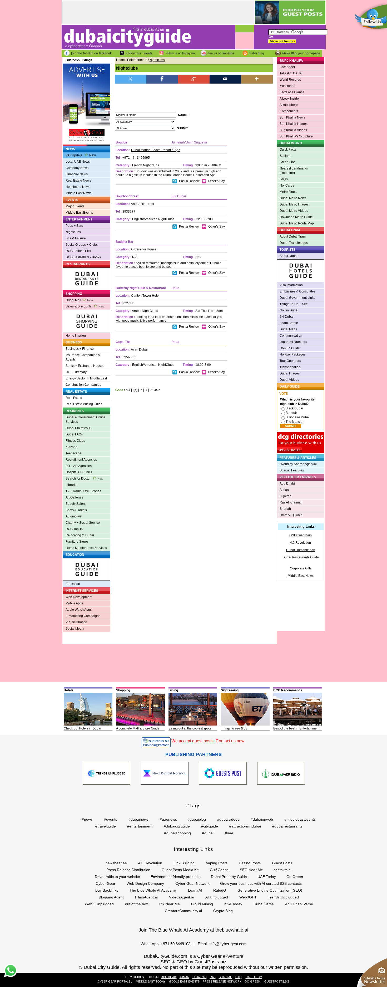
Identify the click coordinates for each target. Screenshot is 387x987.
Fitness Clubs (75, 441)
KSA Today (233, 904)
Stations (285, 156)
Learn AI (195, 890)
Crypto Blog (223, 911)
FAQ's (284, 179)
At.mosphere (289, 105)
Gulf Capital (219, 870)
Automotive (74, 516)
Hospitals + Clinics (79, 472)
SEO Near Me (251, 870)
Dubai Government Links (297, 298)
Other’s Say (216, 181)
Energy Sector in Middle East (86, 378)
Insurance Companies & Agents (83, 357)
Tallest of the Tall (291, 73)
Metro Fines (288, 192)
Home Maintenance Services (86, 548)
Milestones (287, 86)
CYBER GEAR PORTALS (114, 981)
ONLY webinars (300, 535)
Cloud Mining (202, 904)
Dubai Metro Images (294, 204)
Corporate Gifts (300, 568)
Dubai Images (290, 373)
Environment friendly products (175, 877)
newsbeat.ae (116, 863)
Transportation (290, 367)
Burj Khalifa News (292, 117)
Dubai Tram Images (294, 243)
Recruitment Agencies (81, 459)
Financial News (77, 174)
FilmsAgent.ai (146, 897)
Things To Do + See (294, 304)
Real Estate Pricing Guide (84, 404)
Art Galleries (74, 497)
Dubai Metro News (293, 198)
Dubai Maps (288, 329)
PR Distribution (76, 622)
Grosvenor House (143, 249)
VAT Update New (81, 155)
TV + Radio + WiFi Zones (83, 491)
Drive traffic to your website (117, 877)
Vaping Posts (216, 863)
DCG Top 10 (74, 529)
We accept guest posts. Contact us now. (208, 741)
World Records (290, 79)
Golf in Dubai (289, 310)
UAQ (238, 977)
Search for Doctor (84, 478)
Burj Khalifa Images (293, 124)
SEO (166, 961)
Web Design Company (145, 883)
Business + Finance (80, 349)
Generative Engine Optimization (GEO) (269, 890)
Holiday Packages (293, 354)
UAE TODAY (254, 977)
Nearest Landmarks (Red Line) (294, 171)
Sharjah (285, 509)
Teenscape (73, 453)
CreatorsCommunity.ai (183, 911)
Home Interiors (76, 335)
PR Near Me (169, 904)
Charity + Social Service (83, 523)
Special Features (292, 470)
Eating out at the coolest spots (189, 728)
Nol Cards (287, 185)
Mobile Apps (74, 603)
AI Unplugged (216, 897)
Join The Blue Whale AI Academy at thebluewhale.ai (193, 930)
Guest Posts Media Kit (180, 870)
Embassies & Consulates (297, 291)
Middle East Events (79, 212)
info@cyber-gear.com (228, 944)
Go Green (294, 877)
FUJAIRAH (199, 977)
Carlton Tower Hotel (145, 295)
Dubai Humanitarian (300, 550)
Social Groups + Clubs (82, 244)
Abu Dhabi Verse (299, 904)
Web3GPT (248, 897)
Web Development (79, 597)
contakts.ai (282, 870)
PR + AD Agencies (79, 466)
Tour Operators (290, 361)
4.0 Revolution (300, 542)
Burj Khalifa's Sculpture (296, 136)
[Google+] (194, 79)
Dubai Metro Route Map (297, 223)
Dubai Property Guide (229, 877)
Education (73, 584)
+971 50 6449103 (175, 944)
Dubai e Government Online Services (86, 419)
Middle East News (78, 193)
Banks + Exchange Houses (85, 366)
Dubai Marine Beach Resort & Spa (155, 150)
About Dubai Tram (293, 236)
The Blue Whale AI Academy (153, 890)
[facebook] (162, 79)
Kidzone (71, 447)
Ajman (284, 490)
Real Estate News (78, 180)
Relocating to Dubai (80, 535)
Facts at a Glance (292, 92)
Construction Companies (83, 385)
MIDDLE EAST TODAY (150, 981)
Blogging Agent (111, 897)
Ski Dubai (287, 316)
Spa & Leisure (76, 238)
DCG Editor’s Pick (78, 251)
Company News (77, 168)
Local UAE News (78, 161)
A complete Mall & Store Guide (138, 728)
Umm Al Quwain (291, 515)
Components (289, 111)
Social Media (75, 628)
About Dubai (288, 256)
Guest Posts (282, 863)
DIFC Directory (76, 372)
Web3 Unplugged (99, 904)
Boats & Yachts (76, 510)
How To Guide (290, 348)
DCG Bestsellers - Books (83, 257)
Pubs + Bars (74, 226)
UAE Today (266, 877)
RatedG (219, 890)
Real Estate (74, 398)
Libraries (72, 485)
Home (120, 60)
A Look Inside (289, 98)
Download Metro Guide (296, 217)
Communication (291, 335)
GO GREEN (252, 981)
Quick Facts (288, 149)
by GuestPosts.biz (207, 961)
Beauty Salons (76, 504)
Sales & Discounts (85, 306)
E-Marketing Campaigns (83, 616)
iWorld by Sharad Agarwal (298, 464)
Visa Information (291, 285)
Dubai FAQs (74, 434)
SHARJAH (225, 977)
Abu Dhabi (287, 483)
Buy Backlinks (106, 890)
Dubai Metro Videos (294, 211)
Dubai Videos (289, 380)
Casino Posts (250, 863)
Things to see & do (234, 728)
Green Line (288, 162)
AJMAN (184, 977)
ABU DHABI (169, 977)
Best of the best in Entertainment (296, 728)
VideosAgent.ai (181, 897)
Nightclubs (73, 232)
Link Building (184, 863)
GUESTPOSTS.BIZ (276, 981)
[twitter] (130, 79)
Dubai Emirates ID (79, 428)
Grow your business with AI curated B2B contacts (261, 883)
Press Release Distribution (128, 870)
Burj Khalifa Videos (293, 130)
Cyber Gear (105, 883)
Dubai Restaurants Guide (300, 557)
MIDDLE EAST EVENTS (184, 981)
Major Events (75, 206)
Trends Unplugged (283, 897)
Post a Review (189, 181)
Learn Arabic (289, 323)
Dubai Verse (264, 904)
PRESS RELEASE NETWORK (222, 981)
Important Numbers (293, 342)
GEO (181, 961)
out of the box (136, 904)
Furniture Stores (77, 541)
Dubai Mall (79, 300)
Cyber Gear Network (192, 883)
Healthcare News (78, 187)
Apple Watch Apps (79, 609)
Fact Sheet (287, 67)
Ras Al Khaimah (291, 502)
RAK (213, 977)
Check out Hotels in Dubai (82, 728)
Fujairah (285, 496)
